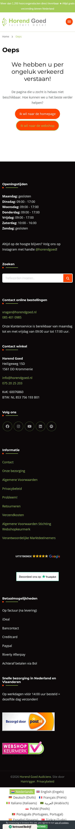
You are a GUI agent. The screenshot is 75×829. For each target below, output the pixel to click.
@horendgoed (46, 249)
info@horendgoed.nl (17, 378)
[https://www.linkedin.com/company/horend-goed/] (40, 426)
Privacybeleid (12, 488)
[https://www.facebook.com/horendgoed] (7, 426)
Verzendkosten (13, 515)
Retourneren (11, 506)
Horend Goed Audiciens (35, 777)
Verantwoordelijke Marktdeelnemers (29, 538)
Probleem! (9, 497)
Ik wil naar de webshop (37, 126)
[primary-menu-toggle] (69, 21)
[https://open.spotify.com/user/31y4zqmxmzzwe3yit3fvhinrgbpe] (51, 426)
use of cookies (62, 822)
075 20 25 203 (12, 383)
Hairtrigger (28, 781)
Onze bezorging (13, 471)
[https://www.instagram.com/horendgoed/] (18, 426)
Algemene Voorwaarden (20, 480)
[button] (37, 556)
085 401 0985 (11, 317)
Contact (7, 462)
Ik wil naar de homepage (38, 114)
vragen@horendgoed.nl (19, 312)
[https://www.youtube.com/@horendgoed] (29, 426)
